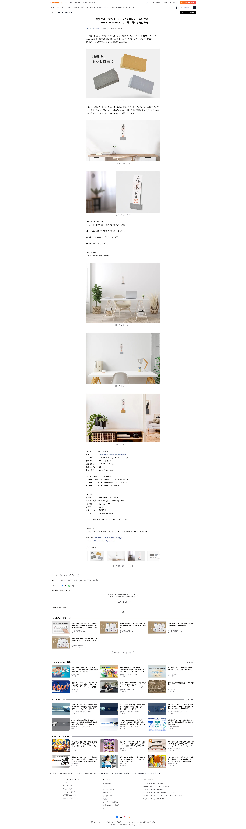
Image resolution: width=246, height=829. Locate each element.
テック (113, 7)
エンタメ (58, 7)
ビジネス (106, 7)
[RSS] (129, 817)
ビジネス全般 (93, 581)
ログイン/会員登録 (188, 2)
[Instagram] (125, 817)
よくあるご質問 (107, 796)
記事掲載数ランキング (69, 795)
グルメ (64, 7)
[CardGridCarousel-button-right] (159, 556)
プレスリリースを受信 (169, 2)
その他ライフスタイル (79, 581)
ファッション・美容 (78, 7)
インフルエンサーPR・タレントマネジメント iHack (158, 793)
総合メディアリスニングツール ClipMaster (156, 786)
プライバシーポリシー (130, 822)
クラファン (132, 7)
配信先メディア (67, 789)
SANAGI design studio (93, 28)
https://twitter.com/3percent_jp (104, 541)
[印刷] (73, 586)
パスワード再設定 (108, 789)
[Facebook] (62, 586)
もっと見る (190, 662)
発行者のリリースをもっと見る (123, 653)
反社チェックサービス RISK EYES (153, 799)
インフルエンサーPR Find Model (153, 789)
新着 (52, 7)
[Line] (69, 586)
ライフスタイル (90, 7)
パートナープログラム (106, 822)
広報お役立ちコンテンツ (70, 798)
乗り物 (125, 7)
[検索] (194, 7)
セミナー (105, 808)
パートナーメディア (69, 792)
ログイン (105, 786)
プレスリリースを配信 (153, 2)
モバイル (118, 7)
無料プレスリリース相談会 (111, 805)
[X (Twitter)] (65, 586)
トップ (52, 773)
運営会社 (94, 822)
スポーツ (99, 7)
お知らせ (105, 799)
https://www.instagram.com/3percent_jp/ (108, 538)
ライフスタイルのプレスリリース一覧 (68, 773)
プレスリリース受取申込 (110, 802)
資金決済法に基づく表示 (147, 822)
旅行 (69, 7)
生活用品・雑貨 (65, 581)
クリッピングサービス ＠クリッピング (154, 783)
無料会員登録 (107, 783)
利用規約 (118, 822)
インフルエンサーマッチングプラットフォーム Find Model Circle (162, 796)
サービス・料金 (67, 786)
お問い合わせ (123, 602)
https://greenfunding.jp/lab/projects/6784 (113, 454)
